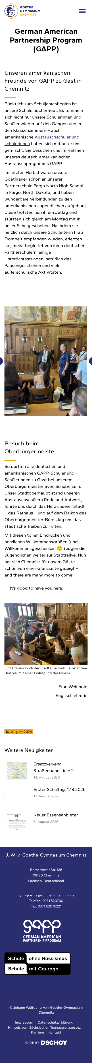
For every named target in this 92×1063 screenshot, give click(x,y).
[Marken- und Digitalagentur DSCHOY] (46, 1044)
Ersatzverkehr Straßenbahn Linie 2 (53, 767)
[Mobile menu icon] (82, 11)
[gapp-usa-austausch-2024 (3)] (45, 361)
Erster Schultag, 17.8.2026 (59, 789)
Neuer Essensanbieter (55, 815)
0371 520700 (52, 901)
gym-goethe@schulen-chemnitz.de (46, 895)
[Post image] (16, 770)
